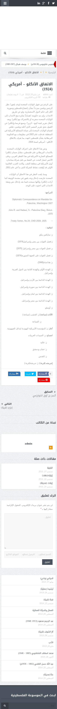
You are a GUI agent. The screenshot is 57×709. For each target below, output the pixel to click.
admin (45, 75)
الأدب (51, 623)
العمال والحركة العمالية (42, 591)
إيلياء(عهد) (47, 456)
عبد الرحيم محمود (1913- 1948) (39, 601)
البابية (50, 448)
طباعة (45, 78)
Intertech (38, 702)
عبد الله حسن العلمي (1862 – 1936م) (36, 644)
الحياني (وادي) (46, 559)
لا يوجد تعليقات (12, 75)
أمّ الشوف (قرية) (45, 612)
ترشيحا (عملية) (47, 569)
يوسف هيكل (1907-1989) (21, 44)
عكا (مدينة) (48, 655)
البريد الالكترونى (31, 78)
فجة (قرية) (48, 580)
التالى (8, 384)
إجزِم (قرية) (7, 388)
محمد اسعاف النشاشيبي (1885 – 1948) (35, 633)
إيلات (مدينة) (46, 463)
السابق (48, 372)
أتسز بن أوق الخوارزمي (44, 376)
